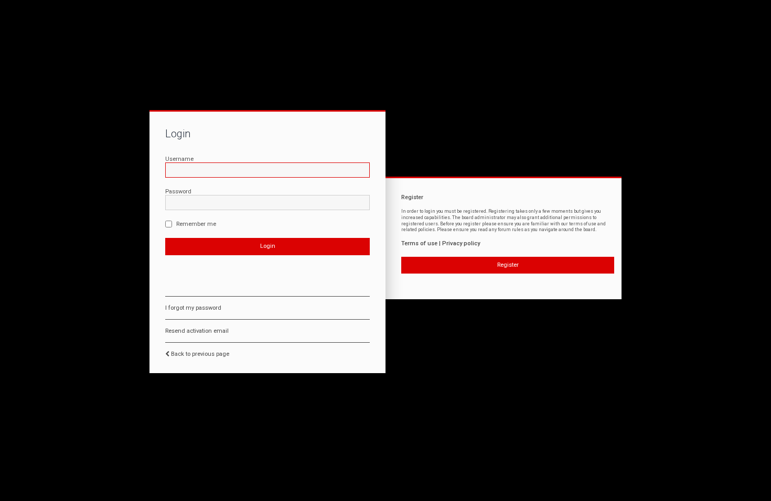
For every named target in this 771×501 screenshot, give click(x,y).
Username (179, 159)
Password (178, 191)
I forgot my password (193, 307)
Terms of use (419, 243)
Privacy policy (461, 243)
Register (508, 265)
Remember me (195, 224)
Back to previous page (200, 354)
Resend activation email (197, 331)
